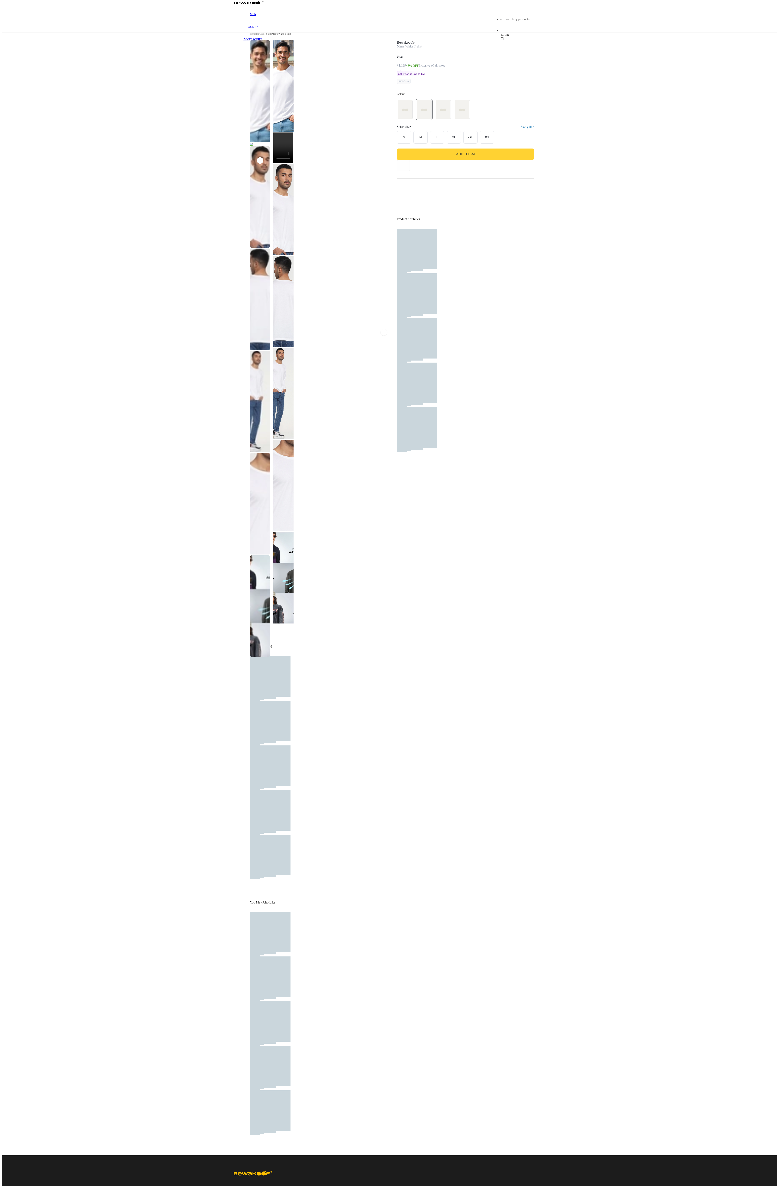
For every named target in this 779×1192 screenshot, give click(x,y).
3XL (487, 137)
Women (252, 26)
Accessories (253, 39)
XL (454, 137)
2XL (470, 137)
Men (253, 14)
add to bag (466, 154)
